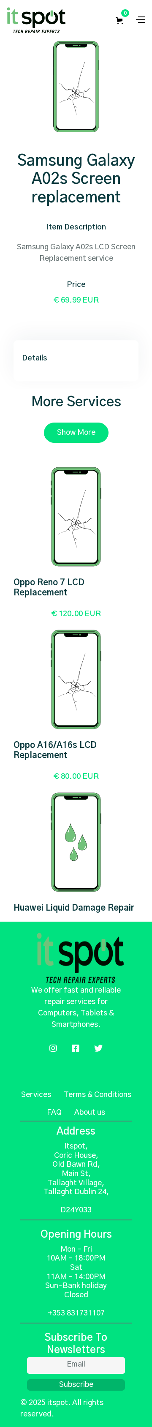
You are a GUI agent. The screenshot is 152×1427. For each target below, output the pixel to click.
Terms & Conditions (97, 1095)
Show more (76, 433)
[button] (121, 20)
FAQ (54, 1112)
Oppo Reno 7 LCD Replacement (49, 587)
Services (36, 1095)
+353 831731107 (76, 1313)
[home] (36, 20)
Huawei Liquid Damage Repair (74, 908)
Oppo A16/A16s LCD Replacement (55, 750)
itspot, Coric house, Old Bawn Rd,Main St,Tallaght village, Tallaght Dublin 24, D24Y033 (76, 1178)
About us (89, 1112)
